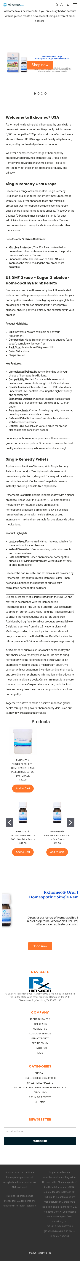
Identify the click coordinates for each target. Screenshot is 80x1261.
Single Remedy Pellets (40, 1083)
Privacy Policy (40, 1038)
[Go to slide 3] (42, 93)
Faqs (40, 1053)
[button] (40, 65)
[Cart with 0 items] (68, 4)
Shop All (40, 1073)
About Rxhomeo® (40, 1019)
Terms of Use (40, 1048)
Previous (6, 1257)
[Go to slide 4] (45, 93)
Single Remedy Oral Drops (40, 1078)
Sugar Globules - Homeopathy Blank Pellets (40, 1087)
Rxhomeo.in (9, 1205)
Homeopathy (40, 1024)
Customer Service (40, 1033)
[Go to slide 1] (35, 93)
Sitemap (40, 1102)
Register (46, 1097)
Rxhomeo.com (23, 1196)
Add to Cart (23, 788)
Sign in (33, 1097)
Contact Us (40, 1029)
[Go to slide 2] (38, 93)
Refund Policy (40, 1043)
